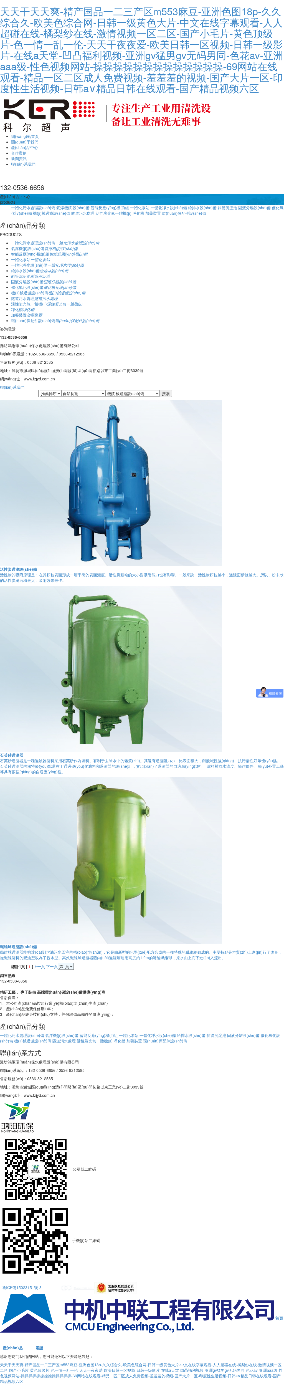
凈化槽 (138, 213)
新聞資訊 (19, 158)
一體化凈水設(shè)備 (169, 207)
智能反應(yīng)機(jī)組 (110, 207)
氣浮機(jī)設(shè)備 (73, 207)
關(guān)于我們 (24, 142)
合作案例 (19, 153)
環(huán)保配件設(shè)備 (184, 213)
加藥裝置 (153, 213)
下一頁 (52, 966)
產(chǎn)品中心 (24, 147)
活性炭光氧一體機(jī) (113, 213)
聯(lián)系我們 (23, 164)
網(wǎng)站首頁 (25, 136)
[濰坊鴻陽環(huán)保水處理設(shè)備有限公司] (107, 114)
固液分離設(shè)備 (254, 207)
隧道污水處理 (83, 213)
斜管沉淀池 (227, 207)
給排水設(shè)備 (202, 207)
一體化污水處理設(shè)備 (33, 207)
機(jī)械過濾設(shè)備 (51, 213)
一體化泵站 (139, 207)
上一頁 (39, 966)
